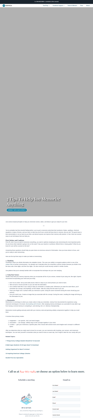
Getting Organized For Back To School (17, 349)
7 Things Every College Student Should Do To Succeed (23, 341)
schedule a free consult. (52, 1)
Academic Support (58, 5)
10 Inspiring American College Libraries (18, 353)
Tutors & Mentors (72, 5)
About (88, 5)
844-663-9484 (40, 1)
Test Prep (45, 5)
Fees (81, 5)
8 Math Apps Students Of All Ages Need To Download (22, 345)
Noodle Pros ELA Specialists (14, 357)
